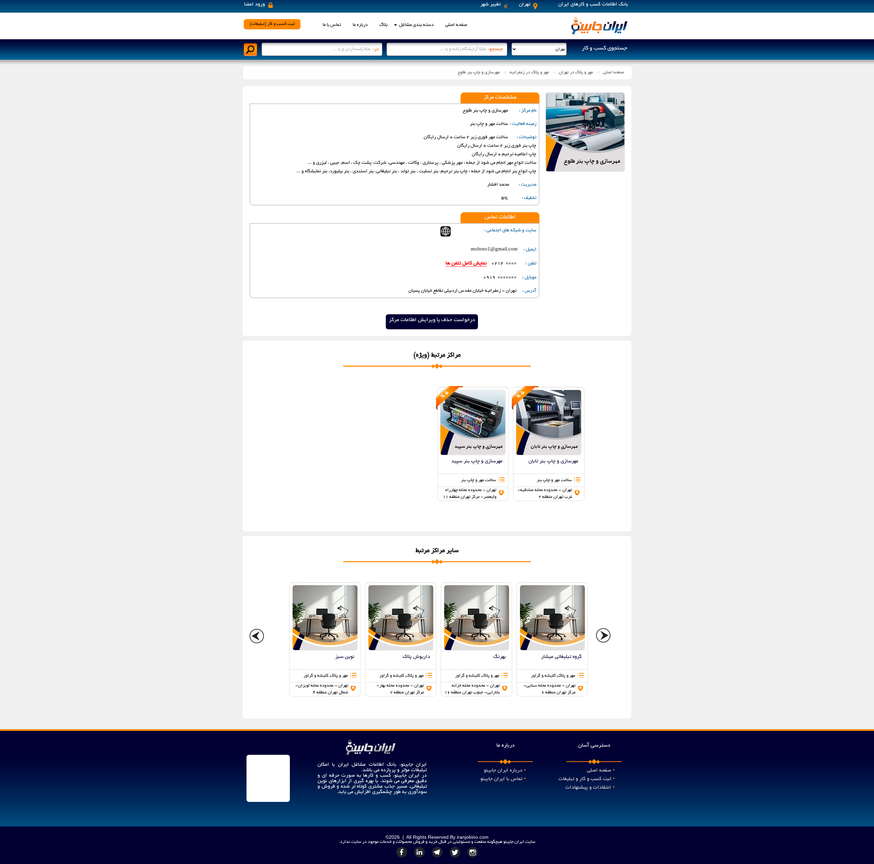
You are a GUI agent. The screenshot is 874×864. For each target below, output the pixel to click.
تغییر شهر (490, 4)
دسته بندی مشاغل (416, 25)
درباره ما (360, 25)
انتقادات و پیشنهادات (590, 787)
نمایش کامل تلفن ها (466, 263)
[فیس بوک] (402, 857)
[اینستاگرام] (473, 857)
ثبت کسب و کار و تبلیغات (587, 779)
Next (603, 636)
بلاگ (383, 25)
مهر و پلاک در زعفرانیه (529, 72)
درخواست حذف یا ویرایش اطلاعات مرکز (432, 320)
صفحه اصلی (456, 25)
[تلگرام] (438, 857)
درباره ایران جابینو (505, 770)
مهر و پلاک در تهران (576, 72)
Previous (257, 636)
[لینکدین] (420, 857)
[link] (473, 444)
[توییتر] (455, 857)
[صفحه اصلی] (599, 34)
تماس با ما (332, 25)
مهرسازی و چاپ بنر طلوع (479, 72)
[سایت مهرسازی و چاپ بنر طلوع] (445, 235)
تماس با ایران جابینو (503, 779)
